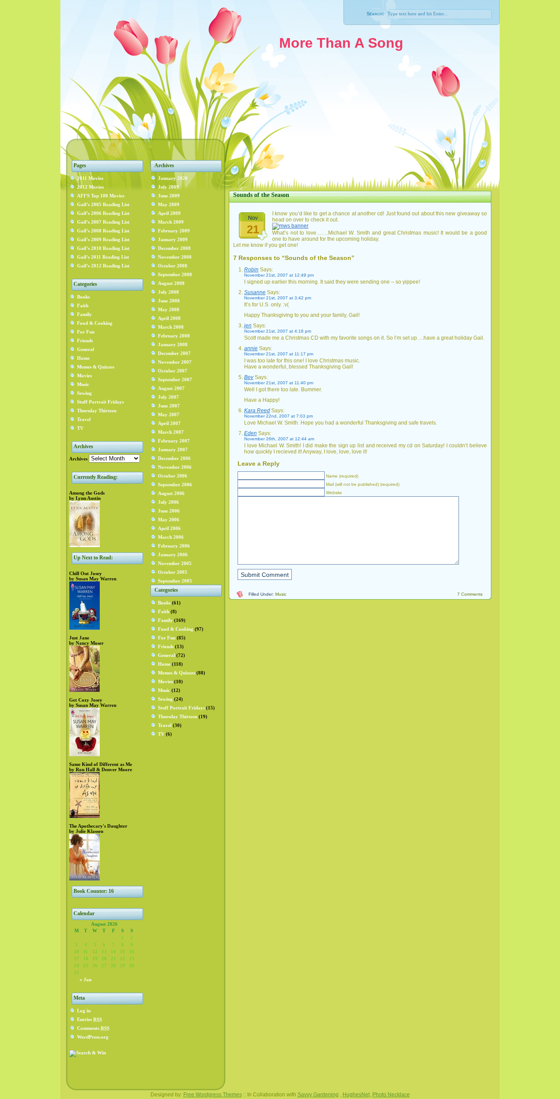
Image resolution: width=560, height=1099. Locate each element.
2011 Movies (90, 178)
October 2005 (172, 572)
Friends (85, 340)
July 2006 (168, 502)
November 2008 (175, 257)
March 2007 (171, 432)
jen (248, 326)
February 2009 (174, 230)
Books (83, 296)
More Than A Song (341, 43)
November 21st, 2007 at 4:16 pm (277, 331)
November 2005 (175, 563)
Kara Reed (257, 410)
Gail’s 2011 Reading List (103, 257)
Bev (248, 377)
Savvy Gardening (318, 1095)
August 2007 (171, 388)
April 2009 (169, 213)
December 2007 (174, 353)
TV (80, 428)
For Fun (85, 331)
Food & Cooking (94, 323)
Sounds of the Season (261, 195)
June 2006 (169, 510)
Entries (89, 1019)
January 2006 (173, 554)
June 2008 (169, 300)
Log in (84, 1010)
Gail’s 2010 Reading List (103, 248)
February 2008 (174, 335)
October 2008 (172, 265)
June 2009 (169, 195)
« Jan (85, 979)
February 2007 (174, 440)
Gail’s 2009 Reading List (103, 239)
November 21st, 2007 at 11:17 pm (278, 353)
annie (251, 348)
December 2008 (174, 248)
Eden (250, 433)
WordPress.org (92, 1036)
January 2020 (173, 178)
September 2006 (175, 484)
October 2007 (172, 370)
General (85, 349)
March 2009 (171, 222)
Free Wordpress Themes (212, 1095)
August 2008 (171, 283)
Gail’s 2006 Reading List (103, 213)
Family (84, 314)
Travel (84, 419)
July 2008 (168, 292)
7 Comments (470, 594)
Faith (82, 305)
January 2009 (173, 239)
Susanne (255, 292)
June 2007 (169, 405)
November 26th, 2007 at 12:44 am (279, 438)
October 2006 (172, 475)
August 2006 (171, 493)
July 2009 (168, 187)
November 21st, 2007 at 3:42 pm (277, 297)
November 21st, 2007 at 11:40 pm (278, 382)
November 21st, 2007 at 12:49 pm (279, 275)
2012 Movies (90, 187)
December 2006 (174, 458)
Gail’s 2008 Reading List (103, 230)
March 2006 (171, 537)
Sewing (84, 393)
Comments (93, 1028)
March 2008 (171, 327)
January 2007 (173, 449)
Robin (251, 270)
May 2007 (168, 414)
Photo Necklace (391, 1095)
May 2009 (168, 204)
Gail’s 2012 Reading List (103, 265)
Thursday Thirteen (96, 410)
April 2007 (169, 423)
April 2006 (169, 528)
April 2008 (169, 318)
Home (83, 358)
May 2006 (168, 519)
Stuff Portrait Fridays (100, 401)
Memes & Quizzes (95, 366)
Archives (78, 458)
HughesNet (356, 1095)
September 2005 (175, 580)
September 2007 (175, 379)
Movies (84, 375)
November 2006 (175, 467)
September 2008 (175, 274)
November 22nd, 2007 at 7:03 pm (278, 416)
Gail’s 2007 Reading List (103, 222)
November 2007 (175, 362)
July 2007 (168, 397)
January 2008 (173, 344)
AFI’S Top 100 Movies (100, 195)
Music (83, 384)
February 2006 (174, 545)
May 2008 (168, 309)
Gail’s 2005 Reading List (103, 204)
